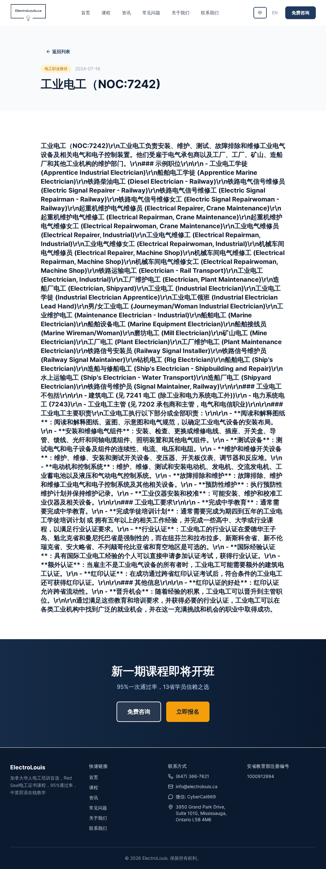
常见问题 (151, 12)
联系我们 (210, 12)
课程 (106, 12)
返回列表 (61, 51)
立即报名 (187, 711)
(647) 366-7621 (192, 776)
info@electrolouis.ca (196, 786)
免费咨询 (300, 12)
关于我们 (180, 12)
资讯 (126, 12)
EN (275, 12)
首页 (85, 12)
